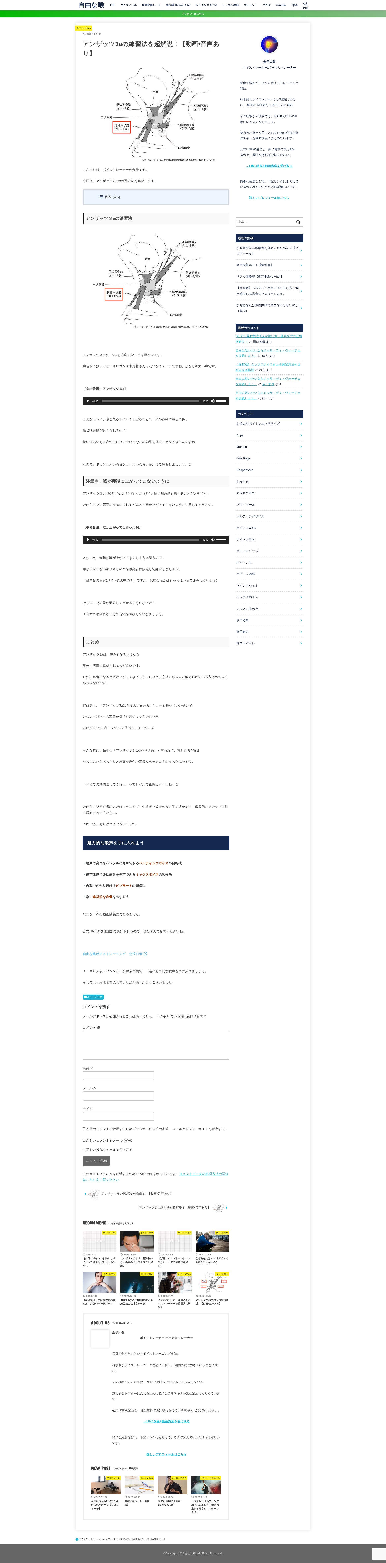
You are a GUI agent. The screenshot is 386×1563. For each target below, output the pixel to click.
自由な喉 (91, 4)
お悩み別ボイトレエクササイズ (258, 423)
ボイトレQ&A (246, 527)
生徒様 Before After (178, 5)
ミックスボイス (247, 597)
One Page (243, 458)
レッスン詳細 (231, 5)
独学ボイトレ (245, 643)
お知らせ (242, 481)
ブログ (267, 5)
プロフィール (129, 5)
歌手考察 (242, 620)
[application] (156, 401)
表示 (116, 197)
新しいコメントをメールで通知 (109, 1140)
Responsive (244, 470)
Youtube (281, 5)
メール (90, 1088)
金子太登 (268, 384)
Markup (241, 446)
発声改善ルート (151, 5)
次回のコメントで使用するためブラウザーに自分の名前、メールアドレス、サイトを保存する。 (157, 1129)
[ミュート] (213, 401)
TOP (112, 5)
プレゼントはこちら (193, 13)
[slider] (221, 400)
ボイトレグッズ (247, 550)
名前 (88, 1068)
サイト (88, 1108)
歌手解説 (242, 631)
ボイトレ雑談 (245, 574)
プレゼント (250, 5)
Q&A (295, 5)
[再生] (88, 401)
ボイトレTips (83, 28)
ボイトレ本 (244, 562)
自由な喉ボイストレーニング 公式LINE (113, 954)
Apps (239, 435)
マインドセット (247, 585)
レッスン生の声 (247, 608)
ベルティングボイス (250, 516)
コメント (91, 1027)
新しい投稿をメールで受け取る (109, 1149)
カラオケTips (245, 493)
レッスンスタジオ (206, 5)
